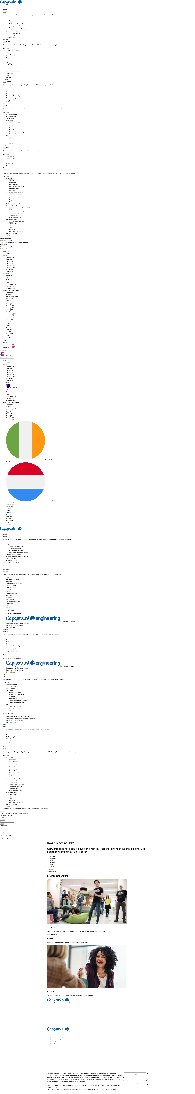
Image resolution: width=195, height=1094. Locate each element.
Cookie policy (53, 1023)
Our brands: (50, 1034)
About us (8, 170)
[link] (22, 4)
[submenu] (9, 569)
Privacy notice (56, 1070)
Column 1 (52, 1046)
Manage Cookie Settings (58, 1075)
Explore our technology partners (12, 613)
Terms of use (53, 1015)
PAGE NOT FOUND (60, 843)
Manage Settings (135, 1079)
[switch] (0, 242)
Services (8, 81)
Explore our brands (8, 610)
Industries (8, 41)
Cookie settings (53, 1021)
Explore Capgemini (57, 876)
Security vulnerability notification (57, 1019)
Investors (52, 1013)
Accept (135, 1074)
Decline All (135, 1083)
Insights (8, 11)
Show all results (4, 838)
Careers (8, 105)
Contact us (55, 1060)
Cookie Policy (112, 1089)
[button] (9, 347)
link (4, 11)
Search (2, 811)
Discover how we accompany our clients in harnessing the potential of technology (25, 808)
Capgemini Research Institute (11, 562)
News (7, 147)
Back (11, 22)
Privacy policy (53, 1017)
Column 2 (52, 1064)
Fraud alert (52, 1025)
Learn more (6, 18)
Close (2, 819)
